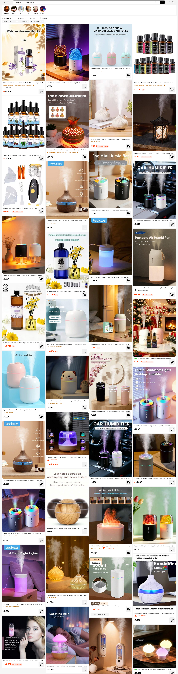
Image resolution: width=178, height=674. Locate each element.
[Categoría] (8, 2)
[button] (5, 2)
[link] (169, 2)
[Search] (162, 2)
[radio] (6, 10)
